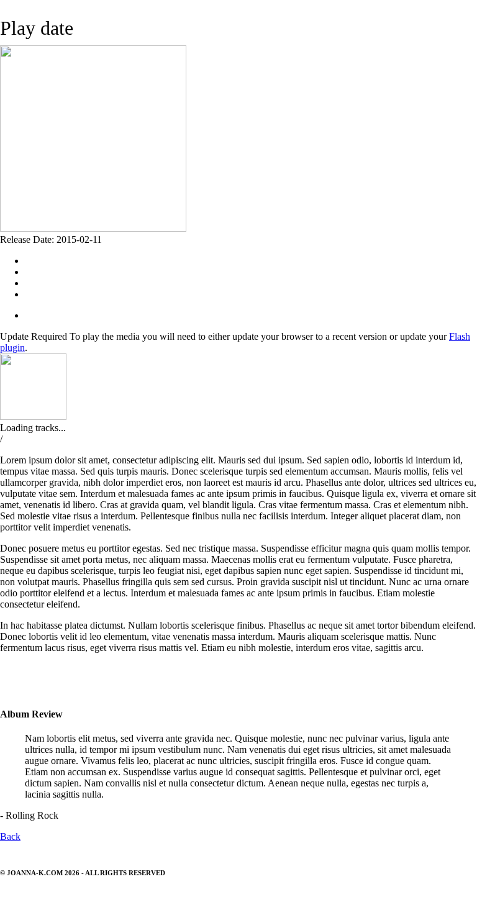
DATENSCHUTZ (67, 895)
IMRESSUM (18, 895)
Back (10, 836)
